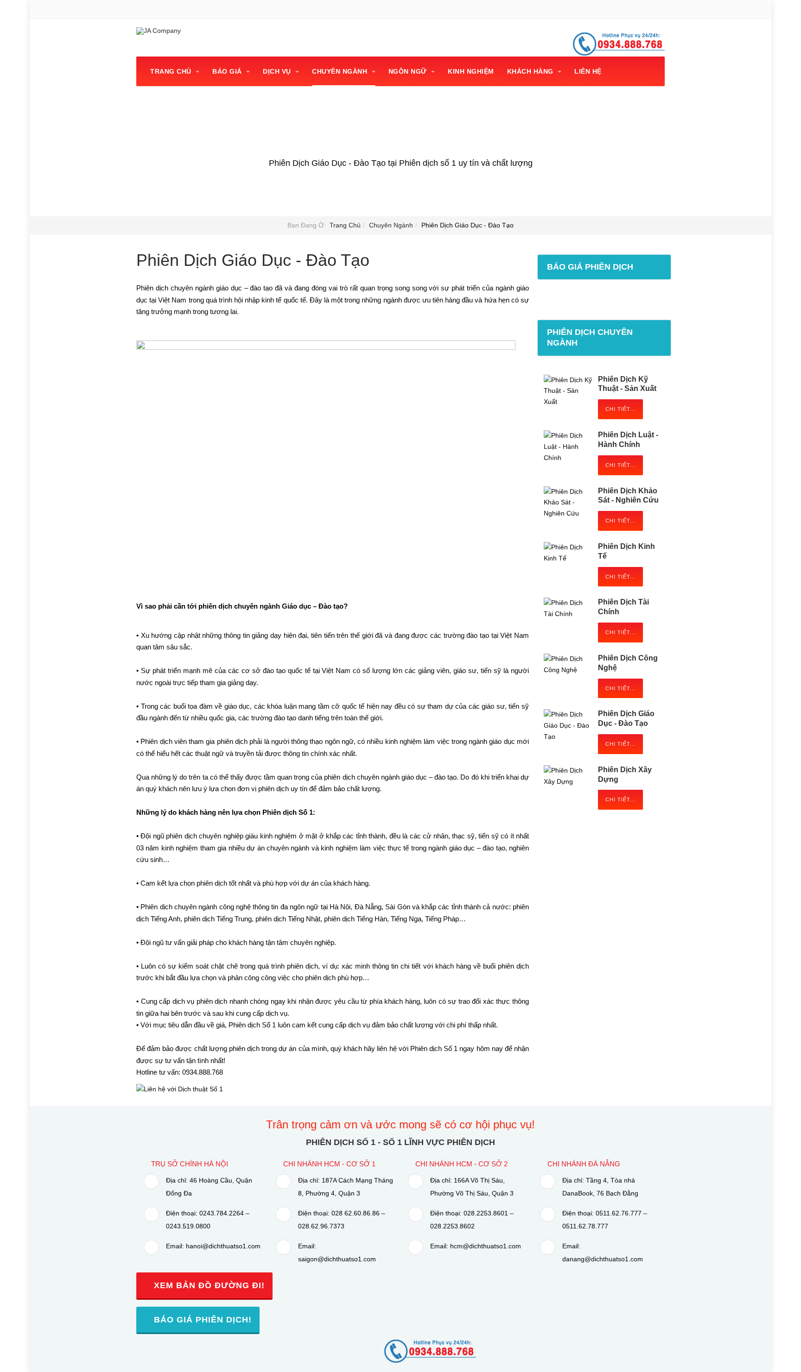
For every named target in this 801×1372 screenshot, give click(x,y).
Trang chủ (171, 71)
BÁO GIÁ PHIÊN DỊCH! (201, 1319)
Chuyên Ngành (340, 71)
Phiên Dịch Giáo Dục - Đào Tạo (252, 260)
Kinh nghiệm (471, 71)
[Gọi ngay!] (430, 1350)
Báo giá (228, 71)
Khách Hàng (531, 71)
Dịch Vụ (278, 71)
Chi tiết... (620, 409)
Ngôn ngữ (408, 71)
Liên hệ (588, 71)
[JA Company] (158, 31)
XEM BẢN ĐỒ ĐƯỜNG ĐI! (208, 1285)
